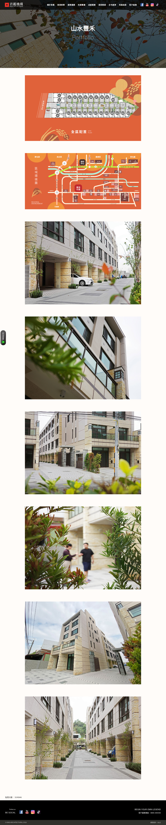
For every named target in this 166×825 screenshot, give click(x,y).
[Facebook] (21, 812)
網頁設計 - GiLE (155, 822)
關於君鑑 (51, 5)
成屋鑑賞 (92, 5)
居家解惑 (102, 5)
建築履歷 (71, 5)
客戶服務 (133, 5)
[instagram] (33, 812)
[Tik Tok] (39, 812)
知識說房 (123, 5)
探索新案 (61, 5)
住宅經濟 (112, 5)
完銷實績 (81, 5)
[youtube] (27, 812)
